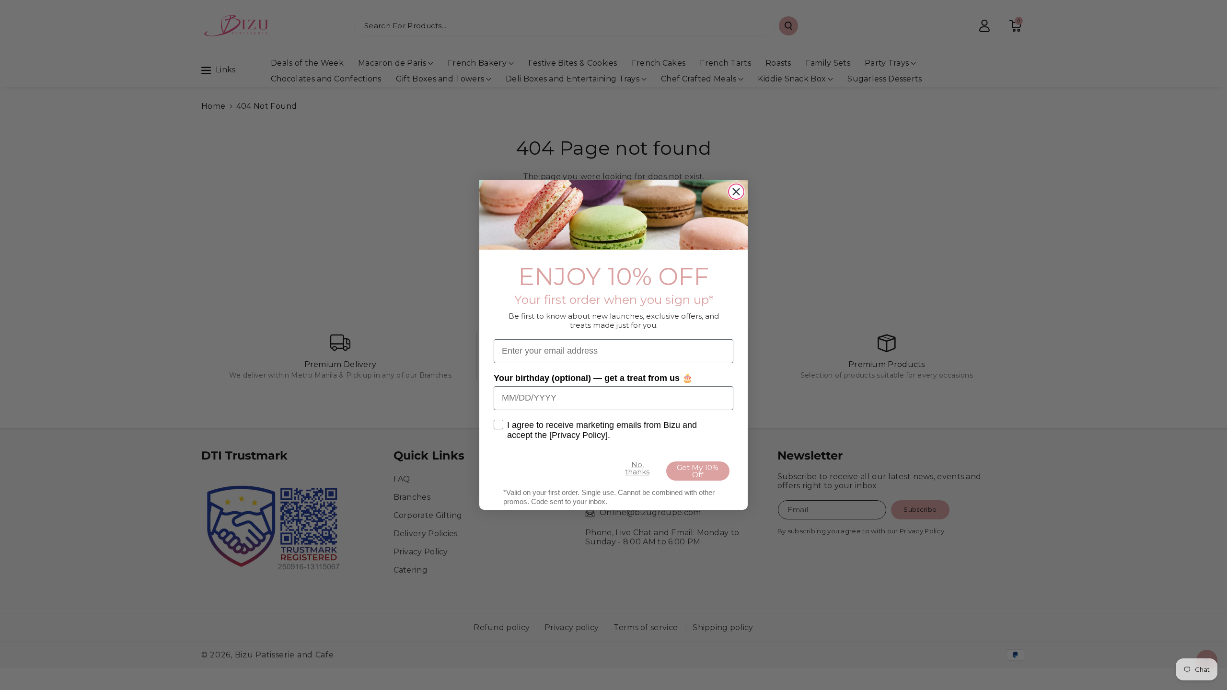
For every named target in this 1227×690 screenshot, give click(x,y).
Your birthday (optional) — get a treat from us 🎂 (593, 378)
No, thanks (637, 468)
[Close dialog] (736, 191)
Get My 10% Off (697, 471)
